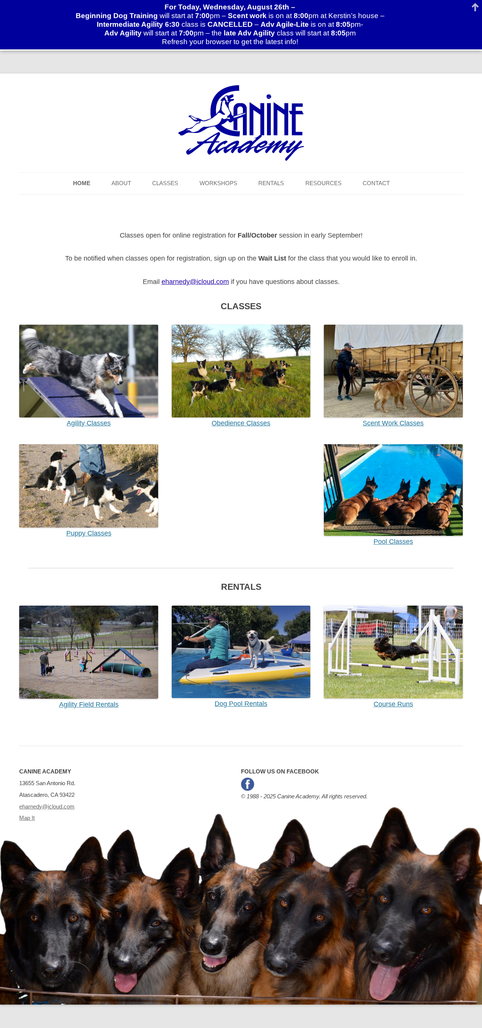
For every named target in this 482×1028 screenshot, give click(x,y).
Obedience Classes (241, 423)
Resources (323, 183)
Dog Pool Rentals (241, 703)
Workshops (218, 183)
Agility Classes (89, 423)
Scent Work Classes (393, 423)
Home (81, 183)
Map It (27, 818)
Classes (165, 183)
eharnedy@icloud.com (195, 281)
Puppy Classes (88, 533)
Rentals (271, 183)
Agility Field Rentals (89, 704)
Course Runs (393, 704)
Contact (376, 183)
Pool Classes (393, 541)
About (121, 183)
